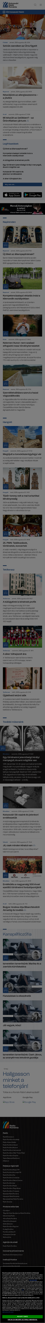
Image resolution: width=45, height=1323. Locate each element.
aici (23, 1289)
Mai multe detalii (33, 1280)
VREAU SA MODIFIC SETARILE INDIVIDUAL (22, 1319)
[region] (22, 1294)
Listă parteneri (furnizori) (7, 1312)
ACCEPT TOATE (22, 1316)
